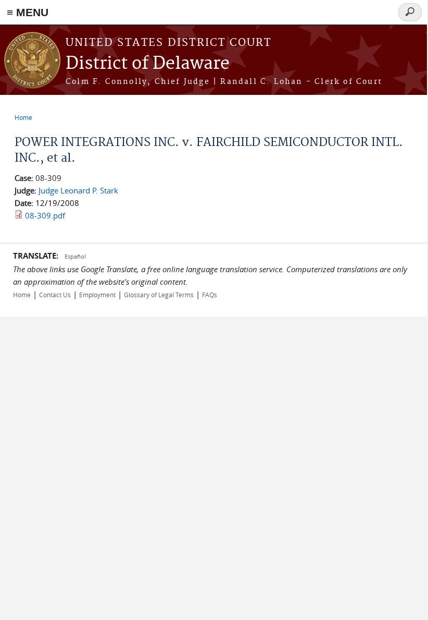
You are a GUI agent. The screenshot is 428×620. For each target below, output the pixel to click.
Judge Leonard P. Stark (78, 190)
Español (75, 256)
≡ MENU (27, 12)
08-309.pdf (45, 215)
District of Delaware (148, 64)
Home (23, 117)
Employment (97, 294)
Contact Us (55, 294)
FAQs (209, 294)
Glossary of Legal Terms (159, 294)
